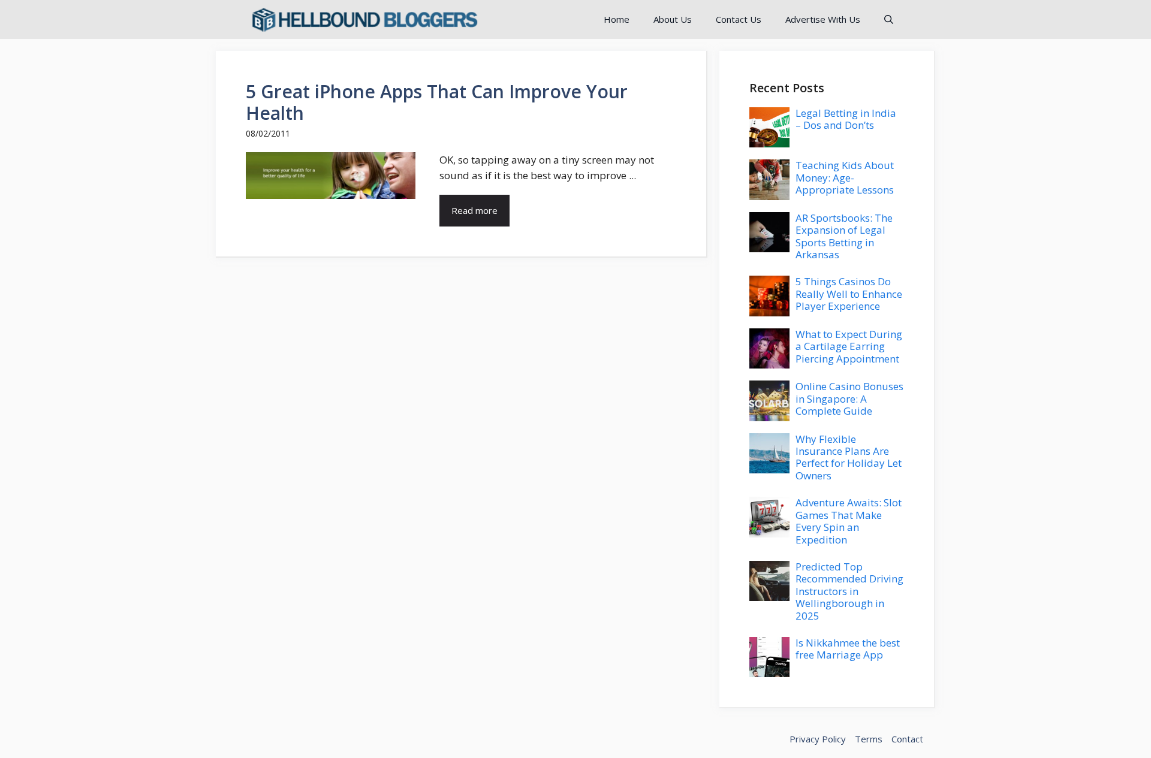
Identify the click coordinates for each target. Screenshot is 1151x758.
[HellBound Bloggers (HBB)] (364, 19)
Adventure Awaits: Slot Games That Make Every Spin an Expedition (849, 521)
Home (616, 19)
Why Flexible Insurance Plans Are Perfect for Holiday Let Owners (849, 457)
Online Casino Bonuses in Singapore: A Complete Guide (849, 398)
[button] (888, 19)
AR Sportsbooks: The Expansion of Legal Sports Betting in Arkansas (844, 236)
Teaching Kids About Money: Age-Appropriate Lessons (845, 177)
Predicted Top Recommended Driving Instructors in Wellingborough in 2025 (849, 591)
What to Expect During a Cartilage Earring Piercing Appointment (849, 346)
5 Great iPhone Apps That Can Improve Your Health (437, 102)
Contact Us (738, 19)
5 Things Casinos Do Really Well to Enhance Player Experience (849, 293)
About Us (672, 19)
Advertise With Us (822, 19)
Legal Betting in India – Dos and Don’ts (846, 119)
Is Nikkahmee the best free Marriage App (848, 649)
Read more (474, 210)
